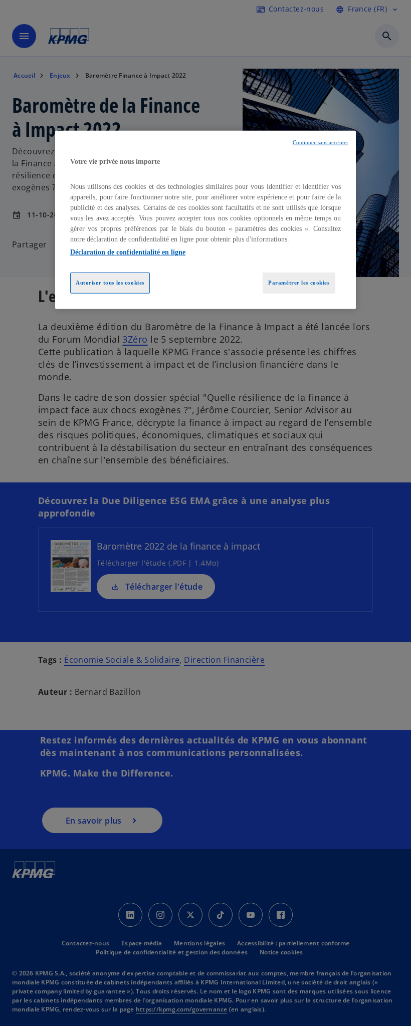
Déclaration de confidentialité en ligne (127, 252)
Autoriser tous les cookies (110, 283)
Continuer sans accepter (320, 142)
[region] (205, 220)
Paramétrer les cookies (299, 283)
